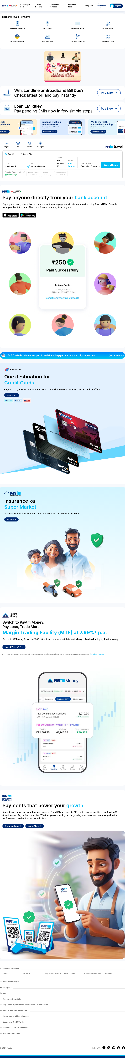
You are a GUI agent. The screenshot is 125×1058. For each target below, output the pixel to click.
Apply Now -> (11, 395)
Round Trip (27, 154)
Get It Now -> (11, 519)
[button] (33, 174)
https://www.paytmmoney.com (97, 654)
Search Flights (111, 165)
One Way (11, 154)
